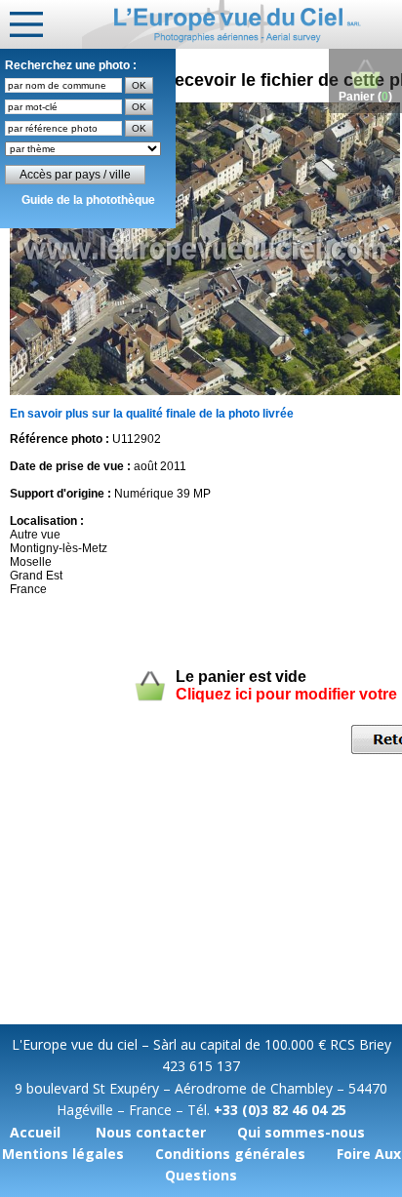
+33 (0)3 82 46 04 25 (280, 1109)
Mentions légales (63, 1153)
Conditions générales (230, 1153)
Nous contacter (151, 1132)
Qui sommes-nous (301, 1132)
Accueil (35, 1132)
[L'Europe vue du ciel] (242, 24)
